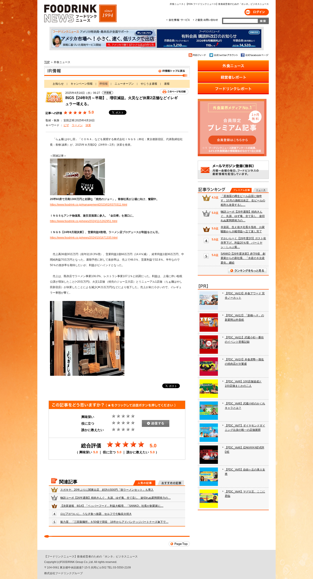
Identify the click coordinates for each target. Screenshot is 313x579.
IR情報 (117, 72)
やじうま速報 (149, 83)
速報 (167, 83)
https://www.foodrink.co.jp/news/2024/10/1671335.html (84, 237)
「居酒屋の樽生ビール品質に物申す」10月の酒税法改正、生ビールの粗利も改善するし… (243, 200)
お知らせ (58, 83)
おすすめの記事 (170, 482)
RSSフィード (197, 55)
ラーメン (77, 125)
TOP (47, 62)
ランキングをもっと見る (247, 270)
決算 (88, 125)
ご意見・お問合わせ (205, 20)
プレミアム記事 (241, 190)
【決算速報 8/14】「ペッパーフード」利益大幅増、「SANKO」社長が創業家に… (111, 505)
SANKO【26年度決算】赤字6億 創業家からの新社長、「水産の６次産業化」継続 (243, 258)
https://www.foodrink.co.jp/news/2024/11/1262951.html (83, 221)
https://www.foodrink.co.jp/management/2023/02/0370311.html (88, 204)
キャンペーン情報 (82, 83)
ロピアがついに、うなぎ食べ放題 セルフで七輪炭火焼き (96, 513)
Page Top (179, 543)
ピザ (66, 125)
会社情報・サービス (179, 20)
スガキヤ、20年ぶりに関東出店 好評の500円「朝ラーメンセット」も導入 (107, 489)
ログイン (256, 12)
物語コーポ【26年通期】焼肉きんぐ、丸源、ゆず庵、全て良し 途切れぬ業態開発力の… (115, 497)
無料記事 (260, 190)
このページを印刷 (174, 91)
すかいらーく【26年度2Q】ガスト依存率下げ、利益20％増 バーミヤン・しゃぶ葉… (243, 243)
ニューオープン (124, 83)
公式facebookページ (254, 55)
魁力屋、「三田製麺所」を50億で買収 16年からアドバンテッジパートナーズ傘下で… (114, 521)
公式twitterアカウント (224, 55)
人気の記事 (144, 482)
